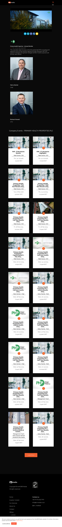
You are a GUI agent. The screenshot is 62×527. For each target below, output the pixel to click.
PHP (11, 48)
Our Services (13, 503)
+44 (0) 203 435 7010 (38, 499)
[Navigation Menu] (53, 4)
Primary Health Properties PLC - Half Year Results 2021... (43, 429)
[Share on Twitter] (25, 33)
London (13, 515)
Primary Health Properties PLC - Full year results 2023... (18, 289)
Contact (11, 509)
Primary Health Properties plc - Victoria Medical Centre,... (18, 429)
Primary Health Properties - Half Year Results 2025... (43, 185)
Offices (11, 512)
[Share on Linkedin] (28, 33)
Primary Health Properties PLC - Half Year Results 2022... (43, 359)
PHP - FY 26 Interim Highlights (43, 152)
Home (11, 497)
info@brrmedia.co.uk (38, 502)
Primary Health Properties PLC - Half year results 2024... (42, 254)
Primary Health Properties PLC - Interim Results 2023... (42, 289)
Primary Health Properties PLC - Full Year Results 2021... (18, 394)
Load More (31, 455)
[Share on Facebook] (31, 33)
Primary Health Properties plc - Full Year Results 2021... (42, 394)
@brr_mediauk (36, 505)
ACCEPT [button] (14, 523)
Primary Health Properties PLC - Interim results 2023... (18, 324)
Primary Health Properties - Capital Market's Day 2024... (18, 254)
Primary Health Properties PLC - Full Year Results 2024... (18, 219)
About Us (12, 506)
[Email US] (37, 33)
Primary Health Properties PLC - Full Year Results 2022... (42, 324)
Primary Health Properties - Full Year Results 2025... (18, 185)
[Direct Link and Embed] (34, 33)
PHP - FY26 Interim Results (18, 152)
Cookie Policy (19, 520)
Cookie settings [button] (6, 523)
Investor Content (14, 500)
